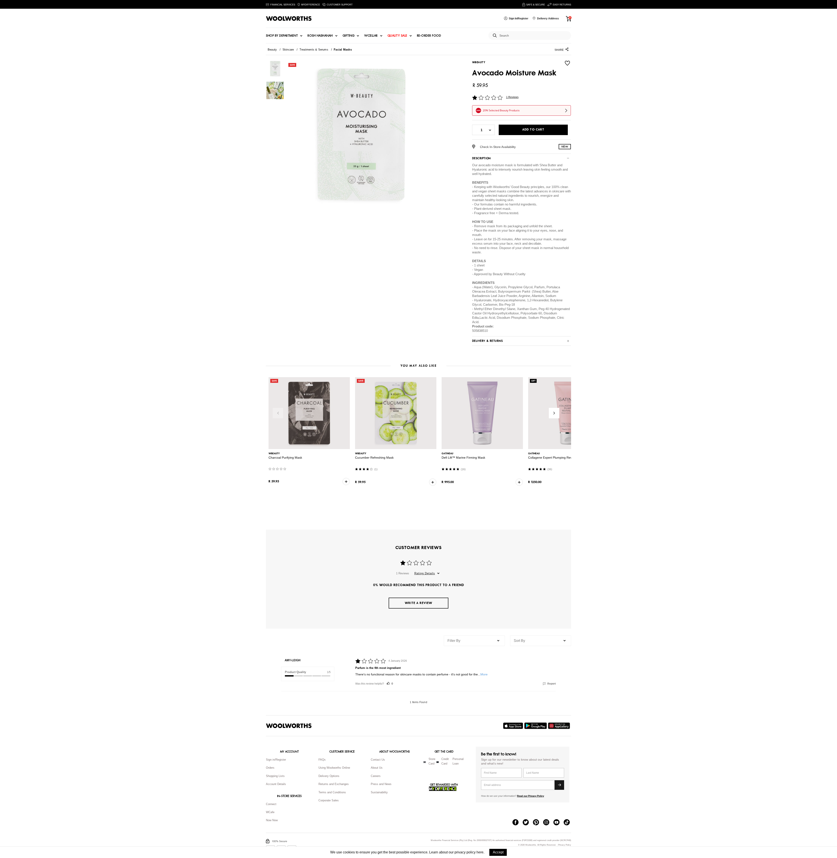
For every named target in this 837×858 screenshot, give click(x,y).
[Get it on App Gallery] (559, 725)
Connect (271, 804)
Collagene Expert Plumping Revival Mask (556, 457)
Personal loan (458, 761)
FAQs (322, 759)
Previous (278, 413)
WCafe (270, 812)
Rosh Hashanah (320, 35)
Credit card (445, 761)
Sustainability (379, 792)
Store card (432, 761)
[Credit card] (437, 762)
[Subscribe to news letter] (559, 785)
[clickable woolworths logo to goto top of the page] (289, 725)
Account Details (276, 784)
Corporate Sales (328, 800)
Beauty (272, 49)
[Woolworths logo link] (289, 18)
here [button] (479, 852)
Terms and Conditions (332, 792)
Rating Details (424, 573)
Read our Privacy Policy (530, 796)
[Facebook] (517, 822)
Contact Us (378, 759)
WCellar (371, 35)
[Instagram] (548, 822)
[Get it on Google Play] (536, 725)
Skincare (288, 49)
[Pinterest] (538, 822)
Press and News (381, 784)
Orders (270, 767)
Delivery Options (328, 776)
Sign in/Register (276, 759)
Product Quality (295, 672)
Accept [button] (498, 852)
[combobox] (533, 35)
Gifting (349, 35)
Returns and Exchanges (333, 784)
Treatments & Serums (313, 49)
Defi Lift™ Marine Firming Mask (463, 457)
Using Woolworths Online (334, 767)
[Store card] (424, 762)
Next (554, 413)
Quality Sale (397, 35)
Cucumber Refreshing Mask (374, 457)
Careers (376, 776)
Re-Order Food (429, 35)
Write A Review (418, 603)
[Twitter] (528, 822)
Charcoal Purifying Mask (285, 457)
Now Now (272, 820)
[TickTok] (569, 822)
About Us (377, 767)
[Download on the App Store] (513, 725)
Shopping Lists (275, 776)
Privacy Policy (564, 845)
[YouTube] (558, 822)
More (484, 674)
